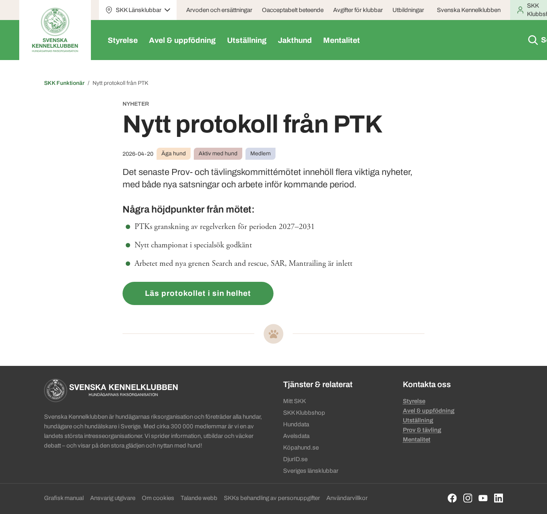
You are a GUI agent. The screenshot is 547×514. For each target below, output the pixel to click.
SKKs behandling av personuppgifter (272, 498)
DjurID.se (295, 459)
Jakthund (295, 40)
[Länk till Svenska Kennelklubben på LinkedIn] (499, 498)
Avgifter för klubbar (358, 10)
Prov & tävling (422, 430)
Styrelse (123, 40)
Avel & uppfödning (182, 40)
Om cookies (158, 498)
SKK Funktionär (64, 83)
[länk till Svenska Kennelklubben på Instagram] (468, 498)
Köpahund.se (301, 447)
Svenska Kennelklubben (469, 10)
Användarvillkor (347, 498)
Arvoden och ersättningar (219, 10)
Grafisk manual (64, 498)
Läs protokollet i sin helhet (198, 293)
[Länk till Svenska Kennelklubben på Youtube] (483, 498)
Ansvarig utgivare (112, 498)
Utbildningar (408, 10)
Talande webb (199, 498)
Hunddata (296, 424)
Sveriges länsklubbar (310, 471)
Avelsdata (296, 436)
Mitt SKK (294, 401)
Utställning (247, 40)
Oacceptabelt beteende (293, 10)
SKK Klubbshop (304, 413)
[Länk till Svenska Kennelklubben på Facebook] (452, 498)
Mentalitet (341, 40)
